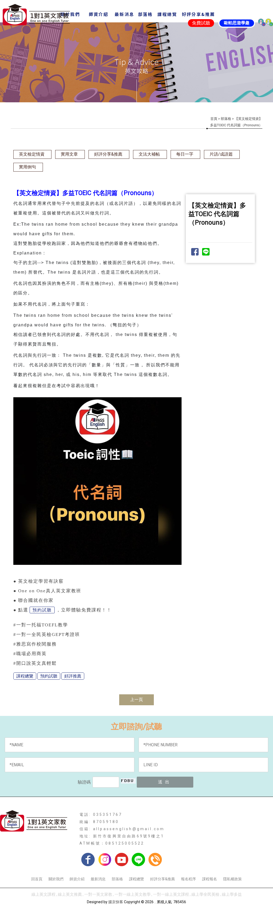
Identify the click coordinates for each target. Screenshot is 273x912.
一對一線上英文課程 (171, 894)
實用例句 (27, 166)
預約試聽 (42, 610)
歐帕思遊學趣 (237, 22)
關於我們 (56, 879)
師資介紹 (77, 879)
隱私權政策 (232, 879)
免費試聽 (201, 23)
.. (155, 902)
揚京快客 (115, 902)
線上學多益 (232, 894)
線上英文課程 (43, 894)
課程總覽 (24, 676)
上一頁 (136, 699)
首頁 (213, 119)
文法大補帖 (149, 154)
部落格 (226, 119)
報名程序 (188, 879)
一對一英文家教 (98, 894)
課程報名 (209, 879)
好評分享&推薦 (108, 154)
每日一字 (184, 154)
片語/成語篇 (221, 154)
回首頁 (36, 879)
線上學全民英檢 (205, 894)
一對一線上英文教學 (133, 894)
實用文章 (69, 154)
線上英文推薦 (70, 894)
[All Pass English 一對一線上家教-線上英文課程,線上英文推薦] (36, 15)
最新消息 (98, 879)
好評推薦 (72, 676)
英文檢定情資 (32, 154)
